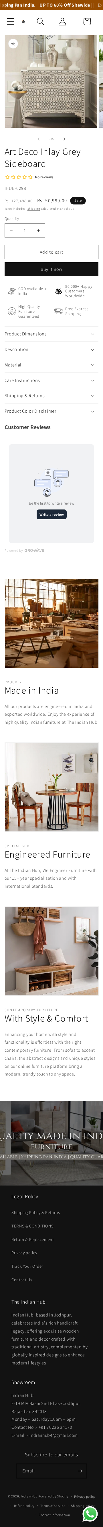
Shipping (33, 208)
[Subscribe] (80, 1471)
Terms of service (53, 1505)
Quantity (12, 218)
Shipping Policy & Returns (35, 1212)
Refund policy (24, 1505)
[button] (10, 21)
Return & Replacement (32, 1239)
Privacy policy (24, 1252)
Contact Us (21, 1279)
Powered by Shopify (53, 1496)
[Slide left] (38, 139)
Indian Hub (29, 1496)
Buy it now (52, 269)
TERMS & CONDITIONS (32, 1226)
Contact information (54, 1515)
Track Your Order (27, 1266)
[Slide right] (64, 139)
